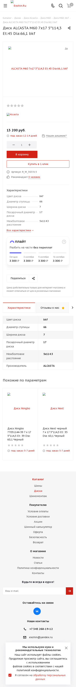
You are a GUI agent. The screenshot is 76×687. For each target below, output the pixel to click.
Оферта (38, 532)
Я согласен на (40, 677)
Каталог (38, 479)
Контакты (38, 573)
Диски (38, 491)
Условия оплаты (38, 511)
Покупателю (38, 505)
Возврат (38, 542)
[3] (15, 105)
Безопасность (38, 537)
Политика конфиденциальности (38, 568)
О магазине (38, 551)
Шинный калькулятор (38, 527)
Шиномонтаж (38, 496)
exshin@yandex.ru (41, 637)
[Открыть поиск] (61, 6)
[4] (19, 105)
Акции (38, 521)
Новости (38, 557)
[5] (22, 105)
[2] (12, 105)
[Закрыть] (66, 648)
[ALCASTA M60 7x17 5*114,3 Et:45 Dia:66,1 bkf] (38, 68)
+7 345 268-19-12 (41, 629)
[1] (8, 105)
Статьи (38, 562)
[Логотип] (18, 5)
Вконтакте (37, 611)
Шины (38, 485)
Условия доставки (38, 516)
